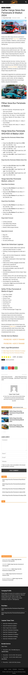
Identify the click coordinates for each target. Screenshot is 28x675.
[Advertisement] (12, 529)
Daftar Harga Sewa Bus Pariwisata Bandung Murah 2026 (16, 419)
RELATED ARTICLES (6, 407)
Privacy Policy (21, 669)
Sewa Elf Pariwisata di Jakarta (10, 625)
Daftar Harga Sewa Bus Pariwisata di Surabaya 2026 (14, 495)
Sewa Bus (7, 5)
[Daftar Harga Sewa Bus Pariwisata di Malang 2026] (5, 426)
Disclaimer (15, 669)
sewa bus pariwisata (10, 359)
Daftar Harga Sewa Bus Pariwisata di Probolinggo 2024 (7, 378)
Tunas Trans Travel (7, 17)
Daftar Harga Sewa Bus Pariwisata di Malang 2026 (13, 488)
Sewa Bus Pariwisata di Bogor (10, 632)
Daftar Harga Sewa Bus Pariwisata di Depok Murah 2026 (16, 412)
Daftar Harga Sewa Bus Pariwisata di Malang (13, 352)
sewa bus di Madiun (12, 66)
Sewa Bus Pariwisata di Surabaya (10, 634)
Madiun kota (12, 326)
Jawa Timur (12, 5)
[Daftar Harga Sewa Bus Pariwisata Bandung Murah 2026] (5, 419)
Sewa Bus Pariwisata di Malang (10, 636)
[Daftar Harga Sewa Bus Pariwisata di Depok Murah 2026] (5, 412)
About (5, 669)
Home (2, 5)
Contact (9, 669)
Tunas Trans (16, 38)
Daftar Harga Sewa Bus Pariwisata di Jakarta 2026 (13, 492)
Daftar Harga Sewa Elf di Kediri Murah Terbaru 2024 (20, 377)
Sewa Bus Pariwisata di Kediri (10, 638)
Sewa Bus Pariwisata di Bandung (10, 630)
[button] (26, 2)
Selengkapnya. (16, 599)
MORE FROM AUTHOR (18, 407)
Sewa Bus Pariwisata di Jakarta (10, 623)
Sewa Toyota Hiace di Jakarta (10, 628)
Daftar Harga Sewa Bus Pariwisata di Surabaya (14, 350)
